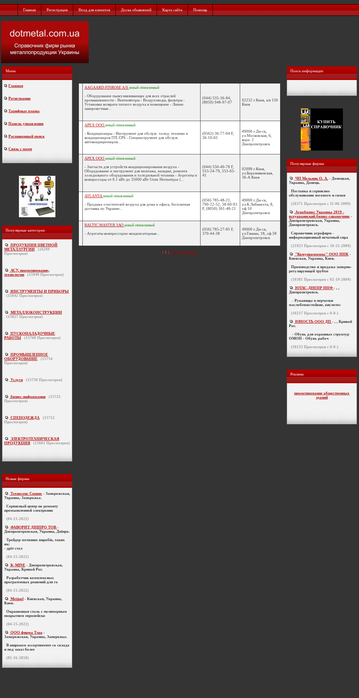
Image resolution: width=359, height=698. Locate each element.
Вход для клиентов (94, 10)
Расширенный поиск (26, 136)
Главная (29, 10)
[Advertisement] (222, 42)
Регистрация (57, 10)
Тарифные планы (24, 111)
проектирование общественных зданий (322, 395)
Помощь (200, 10)
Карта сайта (172, 10)
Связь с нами (20, 149)
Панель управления (25, 123)
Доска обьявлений (136, 10)
